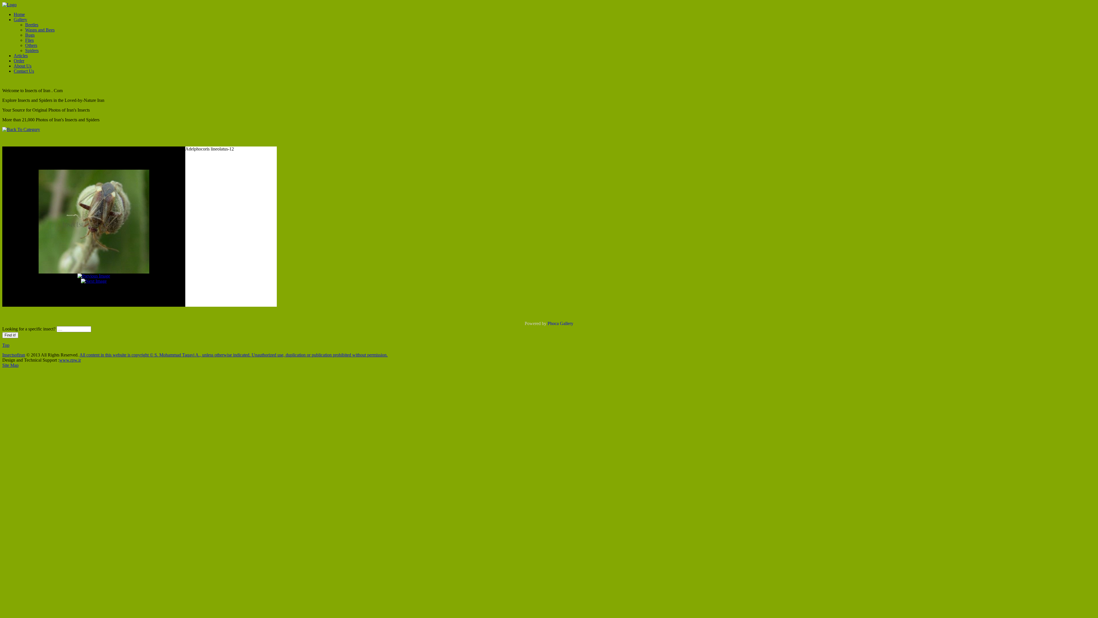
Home (19, 14)
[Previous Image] (93, 276)
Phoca (553, 323)
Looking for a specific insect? (29, 328)
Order (19, 60)
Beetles (31, 24)
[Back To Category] (21, 129)
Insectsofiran (13, 354)
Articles (21, 55)
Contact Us (24, 71)
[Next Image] (94, 281)
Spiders (32, 50)
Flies (29, 40)
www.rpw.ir (70, 360)
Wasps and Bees (40, 29)
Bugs (30, 35)
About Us (22, 66)
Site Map (10, 365)
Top (5, 345)
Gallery (20, 19)
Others (31, 45)
